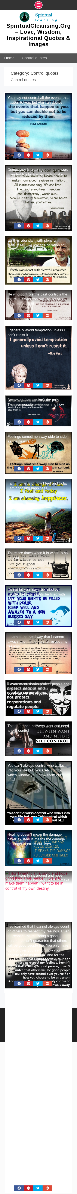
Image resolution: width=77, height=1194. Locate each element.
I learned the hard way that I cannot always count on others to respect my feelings (37, 641)
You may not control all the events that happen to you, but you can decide (38, 100)
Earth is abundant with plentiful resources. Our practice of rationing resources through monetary (35, 245)
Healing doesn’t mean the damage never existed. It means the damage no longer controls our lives (36, 839)
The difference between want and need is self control (38, 728)
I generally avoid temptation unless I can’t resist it (36, 332)
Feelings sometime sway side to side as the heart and (37, 439)
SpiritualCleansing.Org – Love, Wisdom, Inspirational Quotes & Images (38, 35)
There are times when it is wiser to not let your (38, 555)
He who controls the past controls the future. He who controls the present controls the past (37, 299)
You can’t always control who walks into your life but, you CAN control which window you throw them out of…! (35, 773)
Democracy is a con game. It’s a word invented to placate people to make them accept (37, 174)
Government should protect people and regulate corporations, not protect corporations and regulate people (38, 688)
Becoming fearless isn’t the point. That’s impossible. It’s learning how (35, 402)
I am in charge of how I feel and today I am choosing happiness (37, 485)
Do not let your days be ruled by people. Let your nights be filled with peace (36, 594)
